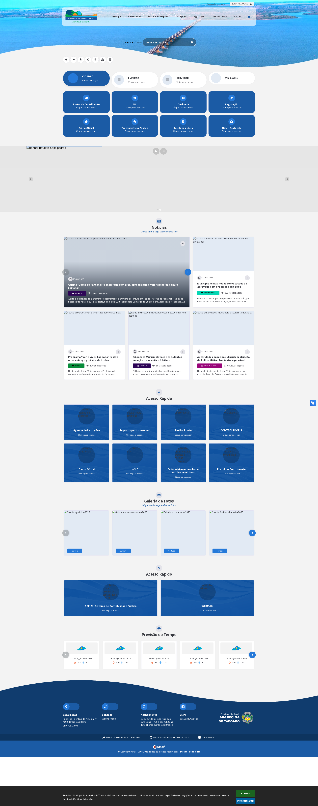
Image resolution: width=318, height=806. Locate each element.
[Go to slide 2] (160, 210)
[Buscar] (192, 42)
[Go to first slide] (287, 179)
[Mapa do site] (102, 59)
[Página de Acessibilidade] (110, 59)
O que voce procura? (132, 42)
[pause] (163, 151)
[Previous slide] (31, 179)
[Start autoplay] (156, 151)
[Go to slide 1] (158, 209)
